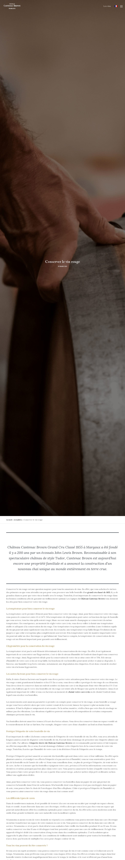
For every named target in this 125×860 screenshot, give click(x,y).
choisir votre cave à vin (79, 692)
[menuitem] (114, 6)
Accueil (9, 520)
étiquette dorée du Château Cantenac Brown (51, 743)
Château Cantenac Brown (93, 598)
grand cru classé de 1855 (98, 592)
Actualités (18, 520)
